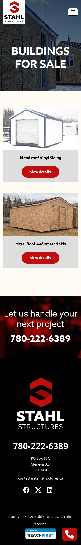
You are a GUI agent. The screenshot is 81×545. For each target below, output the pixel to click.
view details (40, 171)
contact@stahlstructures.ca (40, 478)
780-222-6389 (40, 339)
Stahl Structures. (47, 517)
